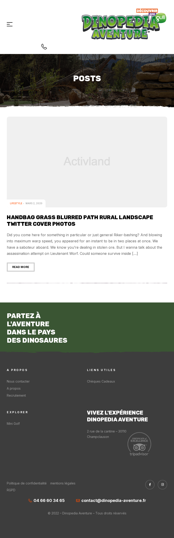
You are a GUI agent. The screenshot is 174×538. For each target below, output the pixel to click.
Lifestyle (16, 203)
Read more (20, 267)
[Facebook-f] (150, 484)
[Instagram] (162, 484)
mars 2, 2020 (34, 203)
